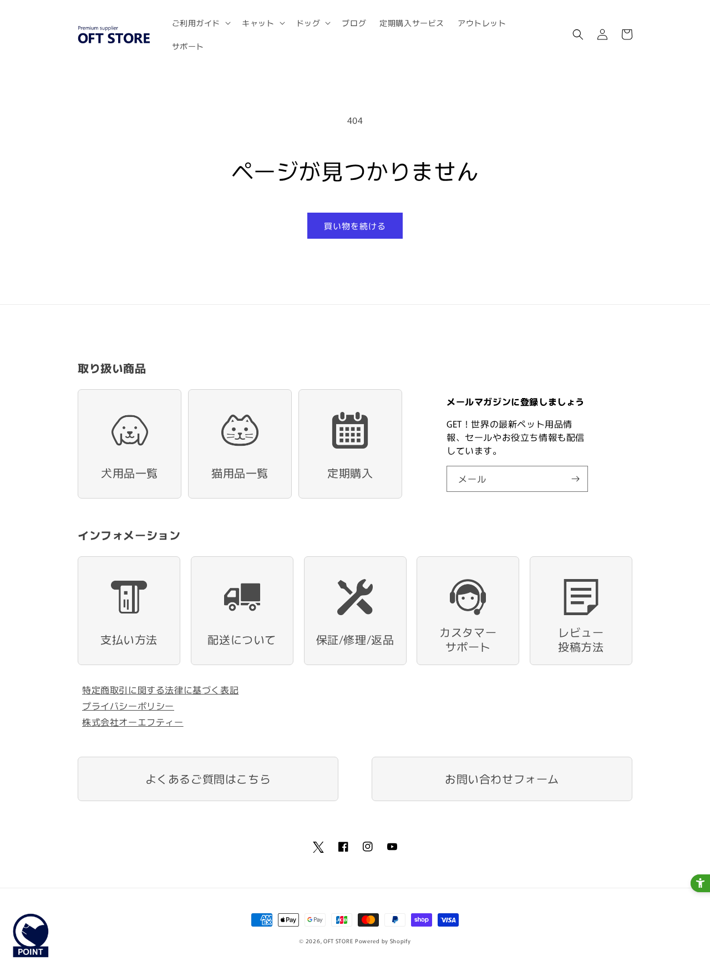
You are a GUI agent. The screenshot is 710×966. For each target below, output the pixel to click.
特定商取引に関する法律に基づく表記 (160, 689)
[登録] (575, 479)
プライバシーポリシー (128, 705)
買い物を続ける (355, 226)
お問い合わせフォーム (502, 779)
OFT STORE (338, 941)
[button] (200, 22)
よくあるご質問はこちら (208, 779)
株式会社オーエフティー (133, 721)
